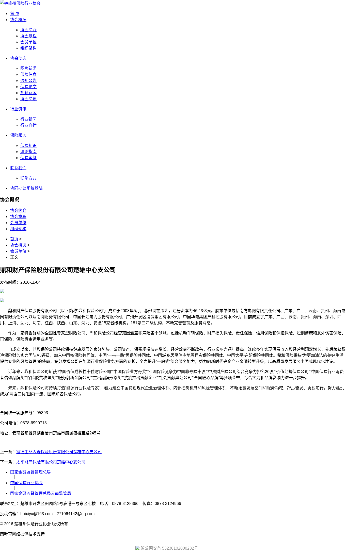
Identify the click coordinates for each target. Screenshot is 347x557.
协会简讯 (28, 99)
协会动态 (18, 58)
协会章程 (28, 36)
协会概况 (18, 20)
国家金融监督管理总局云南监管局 (40, 493)
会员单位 (28, 42)
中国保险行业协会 (26, 483)
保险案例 (28, 158)
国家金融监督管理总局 (30, 472)
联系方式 (28, 178)
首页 (14, 239)
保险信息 (28, 74)
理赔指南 (28, 151)
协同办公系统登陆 (26, 188)
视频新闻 (28, 93)
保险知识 (28, 145)
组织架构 (28, 48)
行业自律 (28, 125)
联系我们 (18, 168)
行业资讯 (18, 109)
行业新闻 (28, 119)
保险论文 (28, 87)
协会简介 (28, 30)
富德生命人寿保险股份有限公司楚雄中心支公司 (59, 452)
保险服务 (18, 135)
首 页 (14, 13)
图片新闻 (28, 68)
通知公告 (28, 80)
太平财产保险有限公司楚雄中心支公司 (50, 462)
